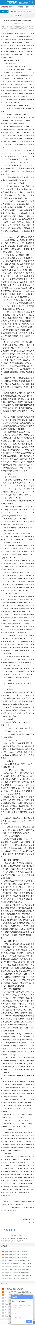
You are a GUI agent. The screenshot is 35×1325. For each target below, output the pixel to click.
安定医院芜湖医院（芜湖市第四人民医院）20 (18, 1278)
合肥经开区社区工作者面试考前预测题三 (16, 1251)
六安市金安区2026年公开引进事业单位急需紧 (18, 1275)
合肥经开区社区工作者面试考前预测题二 (16, 1254)
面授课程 (4, 7)
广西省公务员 (17, 15)
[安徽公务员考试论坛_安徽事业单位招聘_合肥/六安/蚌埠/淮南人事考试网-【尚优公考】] (17, 2)
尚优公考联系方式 (10, 1316)
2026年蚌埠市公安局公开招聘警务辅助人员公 (18, 1260)
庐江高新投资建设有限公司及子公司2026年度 (18, 1263)
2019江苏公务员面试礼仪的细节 (14, 1289)
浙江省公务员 (30, 11)
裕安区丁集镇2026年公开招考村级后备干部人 (18, 1269)
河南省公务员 (21, 11)
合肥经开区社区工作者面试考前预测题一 (16, 1257)
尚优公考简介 (9, 1304)
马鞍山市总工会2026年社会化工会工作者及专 (18, 1266)
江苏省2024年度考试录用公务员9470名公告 (16, 1241)
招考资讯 (12, 7)
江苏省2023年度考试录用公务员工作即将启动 (16, 1238)
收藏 (15, 1235)
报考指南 (20, 7)
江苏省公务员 (4, 11)
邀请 (21, 1235)
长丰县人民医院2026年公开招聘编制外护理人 (18, 1272)
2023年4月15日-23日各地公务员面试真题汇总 (18, 1292)
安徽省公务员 (13, 11)
